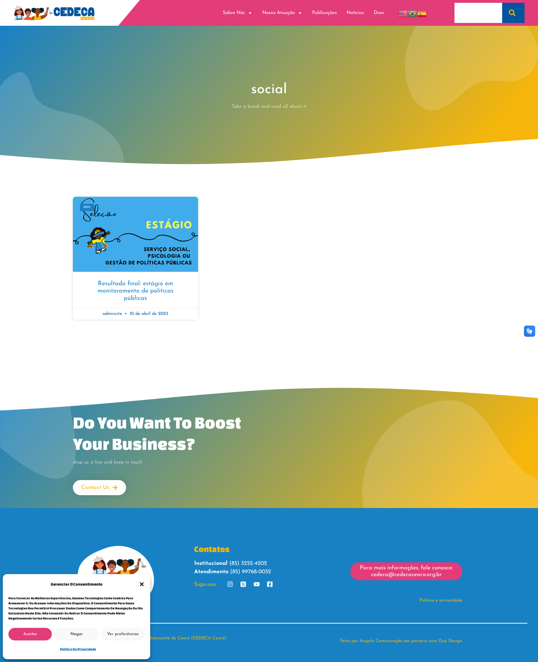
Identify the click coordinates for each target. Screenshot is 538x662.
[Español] (422, 13)
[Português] (413, 13)
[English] (403, 13)
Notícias (355, 12)
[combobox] (478, 13)
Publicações (324, 12)
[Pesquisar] (513, 13)
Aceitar (30, 634)
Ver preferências (123, 634)
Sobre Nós (234, 12)
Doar (379, 12)
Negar (76, 634)
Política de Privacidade (78, 649)
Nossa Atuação (278, 12)
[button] (142, 584)
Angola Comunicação (381, 641)
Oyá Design (450, 641)
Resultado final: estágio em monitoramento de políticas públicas (135, 291)
